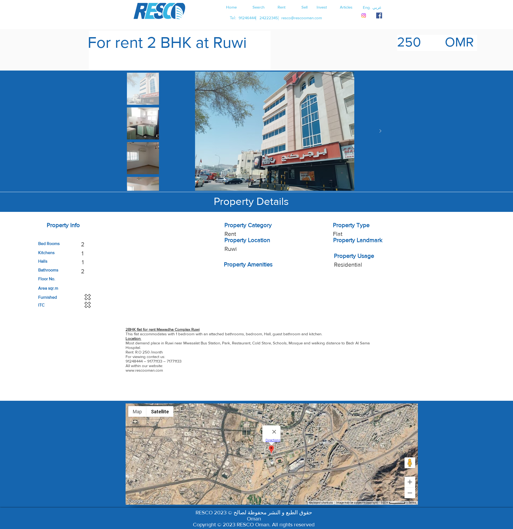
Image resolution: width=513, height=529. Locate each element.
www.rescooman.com (144, 370)
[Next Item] (380, 131)
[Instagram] (364, 15)
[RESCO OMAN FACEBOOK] (379, 15)
